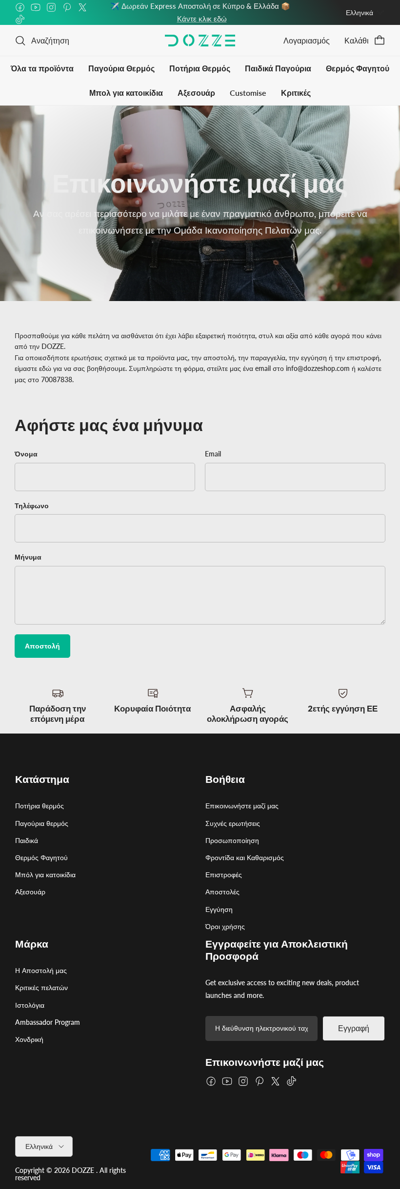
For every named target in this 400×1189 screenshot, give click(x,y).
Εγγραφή (353, 1028)
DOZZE (83, 1170)
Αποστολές (222, 891)
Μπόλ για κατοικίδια (45, 874)
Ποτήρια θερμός (39, 805)
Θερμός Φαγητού (357, 68)
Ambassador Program (47, 1022)
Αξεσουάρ (196, 92)
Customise (248, 92)
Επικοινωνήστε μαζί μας (242, 805)
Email (213, 454)
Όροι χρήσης (225, 926)
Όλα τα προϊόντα (42, 68)
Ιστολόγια (29, 1005)
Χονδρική (29, 1039)
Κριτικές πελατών (41, 987)
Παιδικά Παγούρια (278, 68)
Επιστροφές (223, 874)
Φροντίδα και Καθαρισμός (244, 857)
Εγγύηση (219, 909)
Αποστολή (42, 646)
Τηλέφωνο (32, 505)
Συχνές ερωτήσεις (232, 823)
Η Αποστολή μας (41, 970)
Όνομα (26, 454)
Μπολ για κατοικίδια (126, 92)
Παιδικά (26, 840)
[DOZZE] (200, 40)
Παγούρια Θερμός (121, 68)
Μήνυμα (28, 557)
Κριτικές (296, 92)
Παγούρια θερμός (41, 823)
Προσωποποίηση (232, 840)
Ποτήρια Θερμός (199, 68)
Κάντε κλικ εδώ (202, 18)
